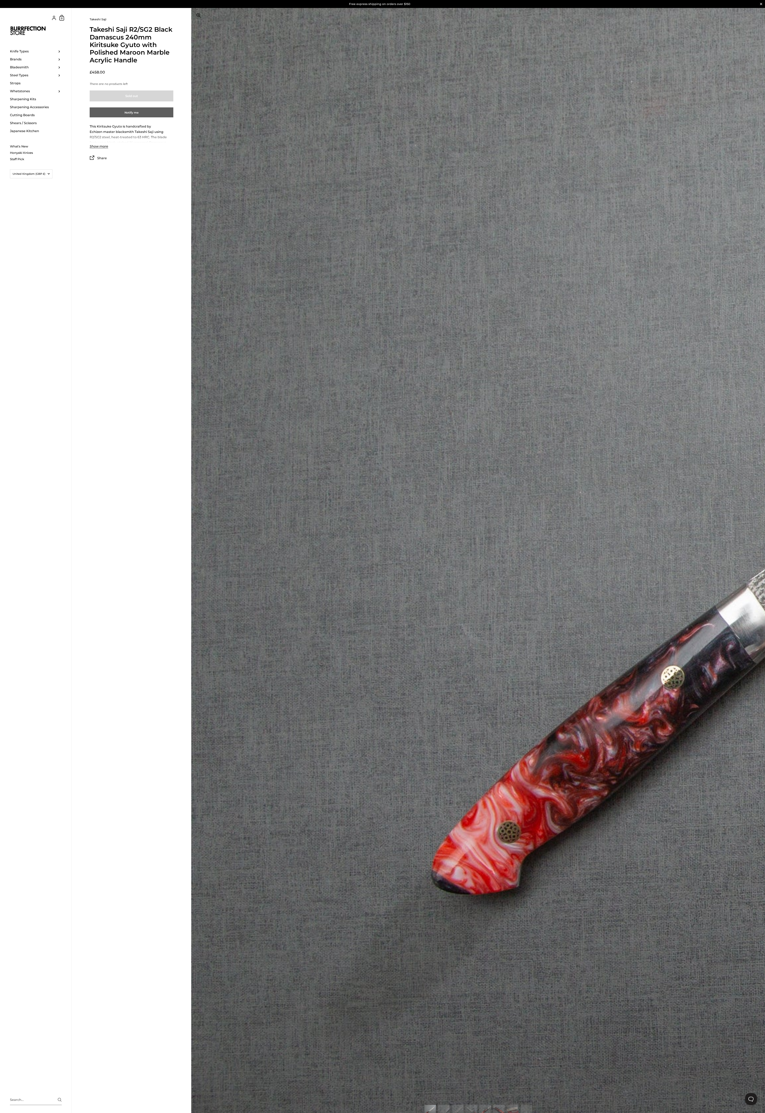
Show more (99, 146)
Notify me (132, 112)
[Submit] (60, 1100)
